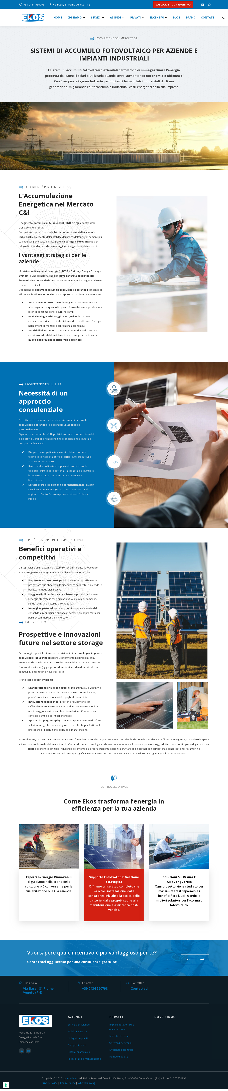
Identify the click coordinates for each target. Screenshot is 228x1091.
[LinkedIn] (201, 4)
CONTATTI (192, 959)
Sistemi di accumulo (79, 1052)
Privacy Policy (49, 1082)
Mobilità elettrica (77, 1031)
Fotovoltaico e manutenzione (84, 1058)
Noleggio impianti (78, 1038)
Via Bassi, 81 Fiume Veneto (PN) (71, 4)
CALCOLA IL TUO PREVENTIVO (173, 4)
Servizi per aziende (79, 1024)
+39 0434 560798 (34, 4)
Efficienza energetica (121, 1049)
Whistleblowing (86, 1082)
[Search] (223, 17)
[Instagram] (208, 4)
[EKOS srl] (34, 17)
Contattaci (139, 988)
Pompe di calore (77, 1045)
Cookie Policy (67, 1082)
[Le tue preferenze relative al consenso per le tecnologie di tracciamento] (6, 1085)
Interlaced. (72, 1078)
